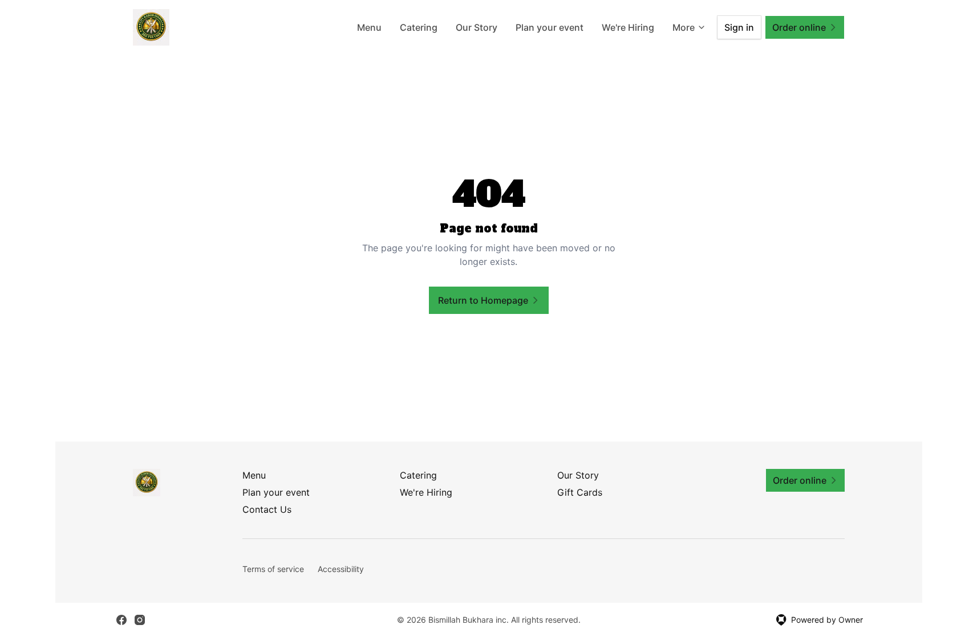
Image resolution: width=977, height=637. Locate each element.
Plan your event (549, 27)
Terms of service (273, 569)
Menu (369, 27)
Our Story (476, 27)
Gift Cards (579, 492)
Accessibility (341, 569)
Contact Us (266, 509)
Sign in (739, 27)
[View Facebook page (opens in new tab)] (121, 620)
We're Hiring (628, 27)
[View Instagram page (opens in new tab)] (140, 620)
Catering (418, 27)
